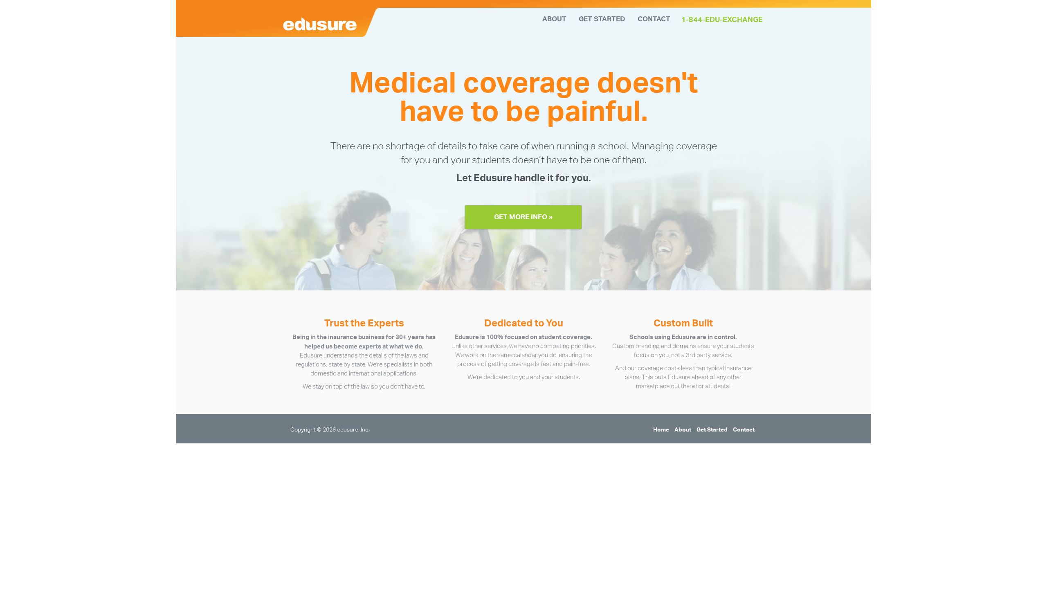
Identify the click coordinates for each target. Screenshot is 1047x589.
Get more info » (523, 217)
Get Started (602, 19)
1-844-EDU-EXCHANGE (722, 19)
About (554, 19)
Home (661, 429)
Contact (654, 19)
